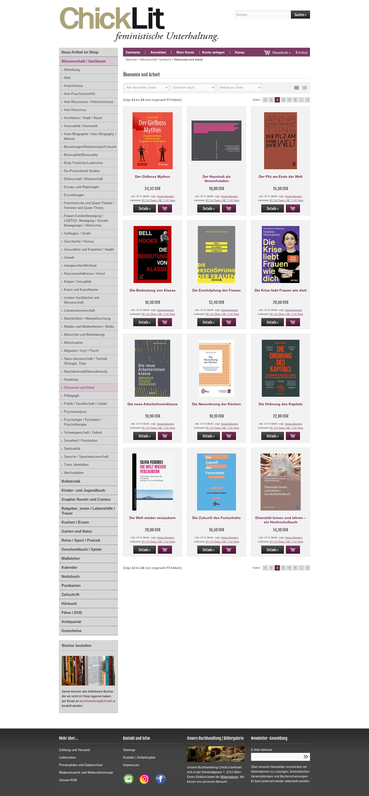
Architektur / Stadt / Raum (83, 118)
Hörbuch (69, 603)
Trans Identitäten (76, 465)
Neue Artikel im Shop (80, 52)
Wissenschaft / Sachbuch (84, 61)
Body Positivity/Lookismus (83, 163)
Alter (67, 78)
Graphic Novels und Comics (86, 499)
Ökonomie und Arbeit (79, 387)
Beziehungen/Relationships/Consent (90, 147)
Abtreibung (72, 70)
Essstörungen (74, 195)
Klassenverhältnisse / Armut (84, 273)
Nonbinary (71, 379)
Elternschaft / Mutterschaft (83, 179)
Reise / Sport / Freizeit (81, 540)
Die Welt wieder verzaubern (152, 518)
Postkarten (71, 585)
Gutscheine (72, 631)
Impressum (131, 765)
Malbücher (71, 558)
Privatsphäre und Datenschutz (81, 765)
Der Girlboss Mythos (152, 177)
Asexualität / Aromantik (81, 126)
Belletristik (71, 481)
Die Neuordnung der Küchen (216, 404)
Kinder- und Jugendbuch (83, 490)
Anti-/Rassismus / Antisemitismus (88, 102)
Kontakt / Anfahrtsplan (139, 757)
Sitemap (129, 750)
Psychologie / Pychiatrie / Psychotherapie (82, 422)
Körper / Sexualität (77, 281)
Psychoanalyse (75, 412)
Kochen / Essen (75, 522)
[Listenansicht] (304, 88)
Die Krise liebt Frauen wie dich (281, 290)
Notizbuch (71, 576)
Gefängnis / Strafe (77, 233)
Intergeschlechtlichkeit (80, 265)
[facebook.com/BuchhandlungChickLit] (158, 783)
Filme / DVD (72, 612)
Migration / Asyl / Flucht (81, 351)
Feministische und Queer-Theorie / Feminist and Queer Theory (89, 205)
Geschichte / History (79, 241)
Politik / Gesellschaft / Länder (85, 404)
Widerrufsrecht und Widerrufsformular (86, 772)
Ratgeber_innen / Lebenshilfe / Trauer (88, 510)
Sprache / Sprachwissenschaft (86, 457)
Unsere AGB (68, 780)
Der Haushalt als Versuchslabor (217, 179)
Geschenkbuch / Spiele (82, 549)
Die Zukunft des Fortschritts (216, 518)
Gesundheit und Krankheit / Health (89, 249)
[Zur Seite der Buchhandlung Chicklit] (140, 24)
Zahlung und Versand (74, 750)
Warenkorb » (290, 52)
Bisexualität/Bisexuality (81, 155)
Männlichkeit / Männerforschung (87, 318)
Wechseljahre (74, 473)
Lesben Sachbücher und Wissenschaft (81, 300)
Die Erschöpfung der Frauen (216, 290)
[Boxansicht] (296, 88)
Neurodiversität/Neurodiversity (86, 371)
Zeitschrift (70, 594)
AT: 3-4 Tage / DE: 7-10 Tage (158, 200)
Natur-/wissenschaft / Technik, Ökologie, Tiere (86, 361)
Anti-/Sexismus (75, 110)
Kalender (69, 567)
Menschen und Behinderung (84, 334)
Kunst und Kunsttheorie (81, 290)
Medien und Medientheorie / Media (89, 326)
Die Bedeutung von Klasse (152, 290)
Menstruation (73, 343)
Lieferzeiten (67, 757)
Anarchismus (73, 86)
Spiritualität (72, 448)
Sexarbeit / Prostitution (80, 440)
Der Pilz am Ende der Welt (280, 177)
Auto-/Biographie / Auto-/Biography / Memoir (90, 136)
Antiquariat (71, 621)
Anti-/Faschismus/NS (79, 94)
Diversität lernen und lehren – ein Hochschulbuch (280, 520)
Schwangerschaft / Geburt (83, 432)
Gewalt (69, 257)
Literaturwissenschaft (79, 310)
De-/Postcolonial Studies (82, 171)
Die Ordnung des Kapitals (281, 404)
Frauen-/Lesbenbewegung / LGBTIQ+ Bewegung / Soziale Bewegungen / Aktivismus (86, 220)
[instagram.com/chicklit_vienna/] (143, 783)
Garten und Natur (77, 531)
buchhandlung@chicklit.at (97, 701)
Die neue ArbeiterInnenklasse (153, 404)
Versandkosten (165, 196)
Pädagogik (71, 395)
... (301, 99)
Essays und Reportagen (81, 187)
